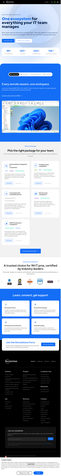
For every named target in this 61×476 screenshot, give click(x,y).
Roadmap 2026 (26, 389)
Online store (8, 402)
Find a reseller (8, 408)
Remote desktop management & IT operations (12, 379)
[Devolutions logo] (11, 361)
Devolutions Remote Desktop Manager (29, 375)
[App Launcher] (57, 2)
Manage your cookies (24, 473)
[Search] (51, 2)
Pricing (6, 404)
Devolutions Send (45, 374)
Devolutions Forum (27, 406)
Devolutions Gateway (45, 378)
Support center (26, 402)
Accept (38, 473)
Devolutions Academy (28, 408)
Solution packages (9, 374)
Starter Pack (8, 376)
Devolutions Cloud (45, 389)
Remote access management (11, 386)
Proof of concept (9, 394)
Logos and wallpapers (45, 422)
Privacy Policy (45, 444)
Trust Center (43, 416)
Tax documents (44, 412)
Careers (42, 408)
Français (39, 361)
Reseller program (44, 410)
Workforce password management (12, 382)
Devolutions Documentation (29, 404)
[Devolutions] (10, 2)
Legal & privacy (44, 414)
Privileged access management (12, 384)
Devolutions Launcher (45, 380)
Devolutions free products (28, 387)
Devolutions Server (45, 391)
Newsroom (43, 420)
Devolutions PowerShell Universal (30, 378)
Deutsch (46, 361)
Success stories (26, 416)
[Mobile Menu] (3, 2)
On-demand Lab (26, 414)
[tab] (14, 74)
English (33, 361)
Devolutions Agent (45, 376)
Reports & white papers (28, 418)
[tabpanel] (30, 108)
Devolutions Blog (26, 410)
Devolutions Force (27, 412)
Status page (25, 420)
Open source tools (45, 383)
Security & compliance (46, 418)
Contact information (45, 402)
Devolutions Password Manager (30, 380)
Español (53, 361)
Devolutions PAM (26, 382)
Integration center (9, 392)
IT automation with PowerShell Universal (11, 389)
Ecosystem (43, 406)
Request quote (8, 406)
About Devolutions (45, 404)
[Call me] (54, 2)
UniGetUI (25, 384)
